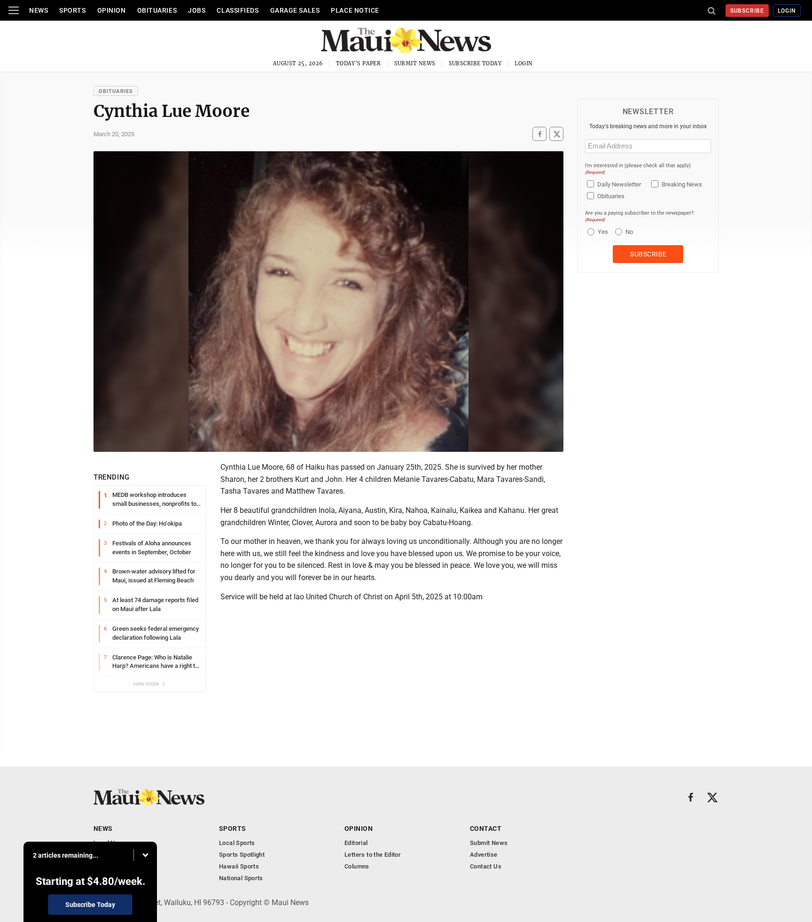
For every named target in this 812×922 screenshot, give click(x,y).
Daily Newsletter (619, 184)
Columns (356, 866)
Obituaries (157, 10)
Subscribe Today (475, 63)
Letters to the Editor (372, 854)
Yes (602, 231)
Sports (72, 10)
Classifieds (237, 10)
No (629, 231)
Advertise (484, 854)
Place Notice (355, 10)
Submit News (415, 63)
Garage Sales (295, 10)
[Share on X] (556, 134)
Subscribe (747, 11)
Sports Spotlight (242, 854)
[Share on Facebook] (539, 134)
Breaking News (682, 184)
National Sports (241, 878)
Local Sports (237, 842)
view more (146, 684)
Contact (485, 828)
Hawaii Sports (239, 866)
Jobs (196, 10)
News (38, 10)
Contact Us (485, 866)
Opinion (111, 10)
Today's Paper (358, 63)
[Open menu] (13, 10)
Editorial (356, 842)
